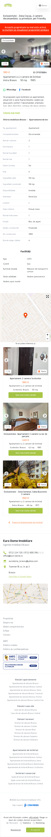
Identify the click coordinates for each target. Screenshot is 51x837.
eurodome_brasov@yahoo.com (23, 561)
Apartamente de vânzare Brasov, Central (25, 687)
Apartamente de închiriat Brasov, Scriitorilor (25, 767)
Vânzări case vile (25, 706)
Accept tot (35, 830)
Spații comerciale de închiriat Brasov (25, 780)
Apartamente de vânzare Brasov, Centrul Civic (25, 700)
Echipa (6, 630)
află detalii (34, 817)
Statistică (27, 823)
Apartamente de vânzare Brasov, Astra (25, 690)
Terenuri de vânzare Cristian (25, 726)
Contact (6, 635)
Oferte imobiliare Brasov (14, 119)
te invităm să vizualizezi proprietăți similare (25, 30)
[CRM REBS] (31, 805)
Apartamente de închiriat (25, 750)
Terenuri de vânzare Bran (25, 730)
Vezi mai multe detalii (25, 395)
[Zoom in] (47, 335)
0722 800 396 (31, 552)
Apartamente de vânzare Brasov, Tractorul (25, 693)
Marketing (40, 823)
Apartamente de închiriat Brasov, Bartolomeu (25, 764)
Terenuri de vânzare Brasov (25, 723)
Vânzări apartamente (25, 679)
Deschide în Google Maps (20, 576)
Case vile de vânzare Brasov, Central (25, 713)
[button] (3, 51)
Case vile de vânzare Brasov (25, 710)
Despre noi (8, 622)
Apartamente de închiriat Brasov (26, 754)
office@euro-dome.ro (13, 556)
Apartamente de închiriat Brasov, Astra (25, 761)
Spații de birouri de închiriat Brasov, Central (25, 784)
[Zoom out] (47, 339)
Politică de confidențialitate (15, 649)
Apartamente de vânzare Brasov (25, 683)
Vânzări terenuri (25, 719)
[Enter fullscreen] (47, 296)
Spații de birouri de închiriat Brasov (25, 777)
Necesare (13, 823)
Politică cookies (10, 645)
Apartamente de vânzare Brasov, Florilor (25, 697)
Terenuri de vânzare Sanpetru (25, 736)
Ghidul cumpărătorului (13, 626)
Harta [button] (46, 64)
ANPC (5, 641)
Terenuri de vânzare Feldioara (25, 740)
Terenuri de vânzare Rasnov (25, 733)
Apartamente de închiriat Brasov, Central (25, 757)
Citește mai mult (11, 113)
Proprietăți (8, 618)
